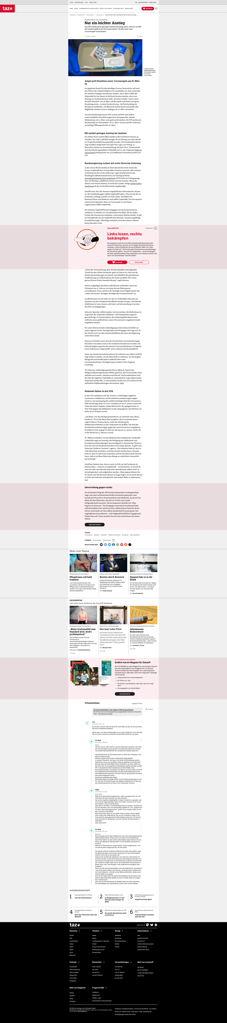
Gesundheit (90, 15)
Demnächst (118, 967)
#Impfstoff (104, 535)
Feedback (95, 992)
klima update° (74, 972)
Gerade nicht (149, 228)
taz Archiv (140, 976)
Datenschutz (126, 1012)
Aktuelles (118, 935)
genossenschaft (142, 938)
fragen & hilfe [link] (92, 2)
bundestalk (73, 967)
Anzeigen (73, 1001)
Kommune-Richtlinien (141, 1009)
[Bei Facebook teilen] (113, 544)
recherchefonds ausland (145, 944)
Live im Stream (120, 972)
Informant (118, 1012)
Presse (117, 947)
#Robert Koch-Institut (114, 535)
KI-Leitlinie (152, 1009)
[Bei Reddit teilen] (125, 544)
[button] (156, 8)
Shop (71, 998)
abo (138, 935)
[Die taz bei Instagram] (156, 926)
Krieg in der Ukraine (98, 947)
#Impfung (96, 535)
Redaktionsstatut (128, 1009)
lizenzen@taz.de (82, 1011)
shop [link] (86, 2)
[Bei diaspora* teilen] (121, 544)
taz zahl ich (141, 941)
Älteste (140, 703)
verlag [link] (71, 2)
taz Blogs (140, 967)
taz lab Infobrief (97, 975)
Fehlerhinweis (107, 540)
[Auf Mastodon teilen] (105, 544)
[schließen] (155, 228)
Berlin (71, 950)
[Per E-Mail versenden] (101, 544)
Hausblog (118, 938)
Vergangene (119, 975)
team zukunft (96, 967)
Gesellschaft (80, 15)
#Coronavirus (88, 535)
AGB (140, 1012)
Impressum (135, 1012)
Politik (72, 935)
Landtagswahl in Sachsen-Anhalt (101, 942)
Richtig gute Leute (98, 950)
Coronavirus (99, 15)
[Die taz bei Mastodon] (147, 926)
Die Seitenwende (120, 941)
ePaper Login (96, 998)
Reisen (72, 993)
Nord (71, 952)
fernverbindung (75, 969)
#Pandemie (125, 535)
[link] (72, 8)
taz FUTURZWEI (142, 970)
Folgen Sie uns (141, 925)
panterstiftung (142, 947)
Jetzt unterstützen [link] (95, 524)
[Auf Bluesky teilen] (109, 544)
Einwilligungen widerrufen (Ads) (125, 1014)
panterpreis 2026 (143, 950)
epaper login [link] (152, 2)
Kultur (72, 944)
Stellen (117, 944)
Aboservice (96, 995)
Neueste (134, 703)
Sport (71, 947)
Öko (71, 938)
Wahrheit (73, 955)
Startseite (72, 15)
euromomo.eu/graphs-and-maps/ (106, 777)
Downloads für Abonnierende (102, 1001)
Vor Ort (117, 969)
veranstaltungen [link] (79, 2)
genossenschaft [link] (143, 2)
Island (94, 938)
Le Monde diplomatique (145, 973)
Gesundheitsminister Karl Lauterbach (100, 178)
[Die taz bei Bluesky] (151, 926)
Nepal (94, 935)
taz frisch (95, 969)
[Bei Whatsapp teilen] (117, 544)
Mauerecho (73, 975)
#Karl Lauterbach (135, 535)
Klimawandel (96, 952)
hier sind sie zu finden (105, 714)
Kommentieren (97, 540)
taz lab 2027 (119, 978)
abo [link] (136, 2)
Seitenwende (147, 1012)
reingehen (73, 981)
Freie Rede (73, 978)
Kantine (72, 996)
